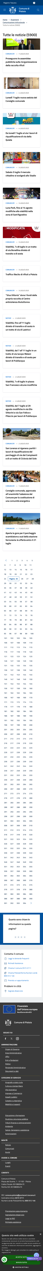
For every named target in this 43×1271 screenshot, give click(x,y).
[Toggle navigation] (4, 9)
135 (30, 665)
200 (30, 725)
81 (26, 619)
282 (11, 802)
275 (30, 793)
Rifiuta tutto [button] (21, 1262)
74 (21, 615)
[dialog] (21, 1251)
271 (5, 793)
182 (11, 711)
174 (24, 702)
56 (21, 601)
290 (30, 807)
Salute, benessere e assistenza (17, 1130)
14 (16, 569)
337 (11, 853)
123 (18, 656)
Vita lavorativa (11, 1089)
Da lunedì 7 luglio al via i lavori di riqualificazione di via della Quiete (21, 136)
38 (21, 587)
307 (11, 825)
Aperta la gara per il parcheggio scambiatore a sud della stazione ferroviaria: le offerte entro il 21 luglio (21, 538)
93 (26, 629)
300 (30, 816)
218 (18, 743)
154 (24, 683)
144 (24, 674)
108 (18, 642)
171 (5, 702)
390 (30, 898)
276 (5, 798)
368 (18, 880)
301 (5, 821)
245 (30, 766)
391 (5, 903)
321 (5, 839)
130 (30, 661)
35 (5, 587)
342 (11, 857)
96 (10, 633)
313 (18, 830)
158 (18, 688)
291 (5, 811)
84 (10, 624)
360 (30, 871)
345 (30, 857)
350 (30, 862)
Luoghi (8, 1162)
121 (5, 656)
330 (30, 843)
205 (30, 729)
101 (5, 638)
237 (11, 761)
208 (18, 734)
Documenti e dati (12, 1071)
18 (5, 574)
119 (24, 651)
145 (30, 674)
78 (10, 619)
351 (5, 866)
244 (24, 766)
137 (11, 670)
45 (26, 592)
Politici (8, 1064)
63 (26, 606)
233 (18, 757)
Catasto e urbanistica (13, 1100)
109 (24, 642)
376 (5, 889)
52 (31, 597)
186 (5, 715)
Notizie (8, 318)
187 (11, 715)
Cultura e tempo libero (14, 1086)
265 (30, 784)
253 (18, 775)
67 (16, 610)
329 (24, 843)
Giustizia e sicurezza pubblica (16, 1119)
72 (10, 615)
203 (18, 729)
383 (18, 894)
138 (18, 670)
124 (24, 656)
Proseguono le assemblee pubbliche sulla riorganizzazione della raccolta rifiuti (21, 62)
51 (26, 597)
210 (30, 734)
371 (5, 885)
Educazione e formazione (15, 1115)
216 (5, 743)
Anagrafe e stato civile (14, 1082)
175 (30, 702)
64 (31, 606)
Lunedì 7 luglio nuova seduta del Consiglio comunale (21, 99)
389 (24, 898)
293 (18, 811)
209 (24, 734)
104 (24, 638)
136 (5, 670)
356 (5, 871)
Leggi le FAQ (10, 1218)
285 (30, 802)
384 (24, 894)
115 (30, 647)
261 (5, 784)
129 (24, 661)
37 (16, 587)
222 (11, 747)
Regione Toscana (9, 2)
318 (18, 834)
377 (11, 889)
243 (18, 766)
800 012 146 (30, 1200)
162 (11, 693)
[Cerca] (38, 10)
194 (24, 720)
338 (18, 853)
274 (24, 793)
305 (30, 821)
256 (5, 779)
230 (30, 752)
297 (11, 816)
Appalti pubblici (11, 1097)
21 (21, 574)
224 (24, 747)
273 (18, 793)
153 (18, 683)
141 (5, 674)
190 (30, 715)
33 (26, 583)
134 (24, 665)
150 (30, 679)
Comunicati (10, 54)
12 (5, 569)
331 (5, 848)
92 (21, 629)
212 (11, 738)
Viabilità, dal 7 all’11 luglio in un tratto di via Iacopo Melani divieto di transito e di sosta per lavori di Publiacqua (21, 355)
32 (21, 583)
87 (26, 624)
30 (10, 583)
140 (30, 670)
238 (18, 761)
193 (18, 720)
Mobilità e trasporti (12, 1104)
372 (11, 885)
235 (30, 757)
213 (18, 738)
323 (18, 839)
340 (30, 853)
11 (30, 565)
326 (5, 843)
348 (18, 862)
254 (24, 775)
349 (24, 862)
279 (24, 798)
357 (11, 871)
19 (10, 574)
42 (10, 592)
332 (11, 848)
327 (11, 843)
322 (11, 839)
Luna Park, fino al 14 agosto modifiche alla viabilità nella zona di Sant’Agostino (19, 211)
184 (24, 711)
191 (5, 720)
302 (11, 821)
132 (11, 665)
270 (30, 789)
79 (16, 619)
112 (11, 647)
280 (30, 798)
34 (31, 583)
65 (5, 610)
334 (24, 848)
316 (5, 834)
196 (5, 725)
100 (31, 633)
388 (18, 898)
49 (16, 597)
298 (18, 816)
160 (30, 688)
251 (5, 775)
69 (26, 610)
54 (10, 601)
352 (11, 866)
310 (30, 825)
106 (5, 642)
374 (24, 885)
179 (24, 706)
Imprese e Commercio (13, 1093)
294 (24, 811)
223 (18, 747)
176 (5, 706)
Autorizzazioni (10, 1133)
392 (11, 903)
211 (5, 738)
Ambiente (9, 1126)
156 (5, 688)
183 (18, 711)
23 (31, 574)
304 (24, 821)
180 (30, 706)
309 (24, 825)
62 (21, 606)
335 (30, 848)
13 (10, 569)
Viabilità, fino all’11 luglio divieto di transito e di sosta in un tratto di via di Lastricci (20, 326)
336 (5, 853)
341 (5, 857)
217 (11, 743)
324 (24, 839)
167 (11, 697)
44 (21, 592)
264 (24, 784)
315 (30, 830)
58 (31, 601)
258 (18, 779)
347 (11, 862)
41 (5, 592)
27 (27, 578)
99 (26, 633)
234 (24, 757)
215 (30, 738)
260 (30, 779)
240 (30, 761)
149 (24, 679)
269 (24, 789)
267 (11, 789)
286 (5, 807)
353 (18, 866)
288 (18, 807)
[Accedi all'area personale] (34, 3)
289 (24, 807)
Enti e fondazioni (11, 1060)
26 (22, 578)
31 (16, 583)
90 (10, 629)
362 (11, 875)
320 (30, 834)
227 (11, 752)
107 (11, 642)
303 (18, 821)
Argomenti (15, 19)
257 (11, 779)
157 (11, 688)
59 (5, 606)
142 (11, 674)
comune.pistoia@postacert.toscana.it (20, 1195)
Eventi (7, 1166)
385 (30, 894)
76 (31, 615)
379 (24, 889)
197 (11, 725)
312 (11, 830)
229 (24, 752)
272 (11, 793)
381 (5, 894)
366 (5, 880)
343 (18, 857)
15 (21, 569)
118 (18, 651)
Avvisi (7, 1152)
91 (16, 629)
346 (5, 862)
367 (11, 880)
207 (11, 734)
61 (16, 606)
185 (30, 711)
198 (18, 725)
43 (16, 592)
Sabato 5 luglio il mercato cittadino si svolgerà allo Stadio (21, 173)
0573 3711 (19, 1198)
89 (5, 629)
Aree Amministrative (13, 1053)
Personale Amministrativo (15, 1067)
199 (24, 725)
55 (16, 601)
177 (11, 706)
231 (5, 757)
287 (11, 807)
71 (5, 615)
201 (5, 729)
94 (31, 629)
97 (16, 633)
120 (30, 651)
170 (30, 697)
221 (5, 747)
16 (26, 569)
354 (24, 866)
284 (24, 802)
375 (30, 885)
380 (30, 889)
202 (11, 729)
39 (26, 587)
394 (24, 903)
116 (5, 651)
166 (5, 697)
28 (33, 578)
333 (18, 848)
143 (18, 674)
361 (5, 875)
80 (21, 619)
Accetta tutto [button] (21, 1257)
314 (24, 830)
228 (18, 752)
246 (5, 770)
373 (18, 885)
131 (5, 665)
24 (5, 578)
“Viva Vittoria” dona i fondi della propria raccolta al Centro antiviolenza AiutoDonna (21, 298)
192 (11, 720)
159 (24, 688)
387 (11, 898)
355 (30, 866)
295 (30, 811)
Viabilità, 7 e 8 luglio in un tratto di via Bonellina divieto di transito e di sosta (21, 250)
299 (24, 816)
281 (5, 802)
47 (5, 597)
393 (18, 903)
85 (16, 624)
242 (11, 766)
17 (31, 569)
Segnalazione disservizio (14, 1214)
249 (24, 770)
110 (30, 642)
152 (11, 683)
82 (31, 619)
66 (10, 610)
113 (18, 647)
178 (18, 706)
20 (16, 574)
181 (5, 711)
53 (5, 601)
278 (18, 798)
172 (11, 702)
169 (24, 697)
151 (5, 683)
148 (18, 679)
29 (5, 583)
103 (18, 638)
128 (18, 661)
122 (11, 656)
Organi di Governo (12, 1049)
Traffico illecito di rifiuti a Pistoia (21, 274)
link (9, 1252)
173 (18, 702)
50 (21, 597)
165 (30, 693)
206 (5, 734)
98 (21, 633)
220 (30, 743)
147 (11, 679)
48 (10, 597)
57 (26, 601)
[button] (21, 1267)
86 (21, 624)
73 (16, 615)
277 (11, 798)
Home (5, 19)
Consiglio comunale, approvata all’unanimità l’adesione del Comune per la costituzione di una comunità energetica (21, 496)
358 (18, 871)
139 (24, 670)
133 (18, 665)
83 (5, 624)
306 (5, 825)
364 (24, 875)
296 (5, 816)
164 (24, 693)
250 (30, 770)
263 (18, 784)
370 (30, 880)
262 (11, 784)
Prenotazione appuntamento (16, 1211)
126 (5, 661)
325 (30, 839)
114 (24, 647)
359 (24, 871)
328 (18, 843)
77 (5, 619)
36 (10, 587)
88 (31, 624)
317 (11, 834)
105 (30, 638)
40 (31, 587)
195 (30, 720)
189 (24, 715)
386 (5, 898)
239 (24, 761)
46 (31, 592)
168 (18, 697)
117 (11, 651)
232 (11, 757)
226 (5, 752)
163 (18, 693)
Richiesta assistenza (13, 1222)
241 (5, 766)
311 (5, 830)
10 (25, 565)
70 (31, 610)
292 (11, 811)
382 (11, 894)
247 (11, 770)
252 (11, 775)
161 (5, 693)
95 (5, 633)
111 (5, 647)
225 (30, 747)
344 (24, 857)
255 (30, 775)
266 (5, 789)
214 (24, 738)
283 (18, 802)
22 (26, 574)
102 (11, 638)
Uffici (7, 1056)
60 (10, 606)
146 (5, 679)
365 (30, 875)
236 (5, 761)
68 (21, 610)
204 (24, 729)
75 (26, 615)
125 (30, 656)
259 (24, 779)
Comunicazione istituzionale (14, 22)
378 (18, 889)
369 (24, 880)
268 (18, 789)
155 (30, 683)
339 (24, 853)
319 (24, 834)
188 (18, 715)
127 (11, 661)
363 (18, 875)
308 (18, 825)
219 (24, 743)
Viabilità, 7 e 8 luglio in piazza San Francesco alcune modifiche (21, 383)
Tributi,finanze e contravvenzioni (18, 1122)
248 (18, 770)
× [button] (40, 1234)
